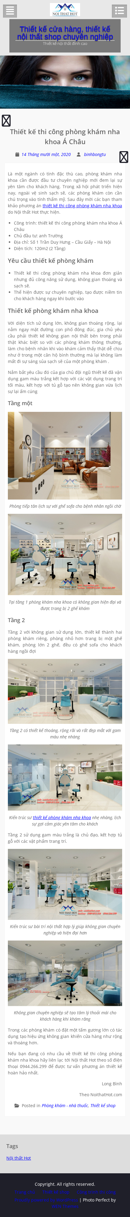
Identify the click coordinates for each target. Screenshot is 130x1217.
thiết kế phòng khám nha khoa (62, 817)
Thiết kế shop (102, 1105)
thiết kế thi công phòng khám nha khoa (82, 205)
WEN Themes (65, 1206)
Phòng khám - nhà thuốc (65, 1105)
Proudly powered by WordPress (46, 1200)
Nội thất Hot (18, 1158)
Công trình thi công (96, 1192)
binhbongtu (95, 154)
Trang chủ (25, 1192)
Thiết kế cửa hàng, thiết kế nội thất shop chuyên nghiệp (65, 33)
